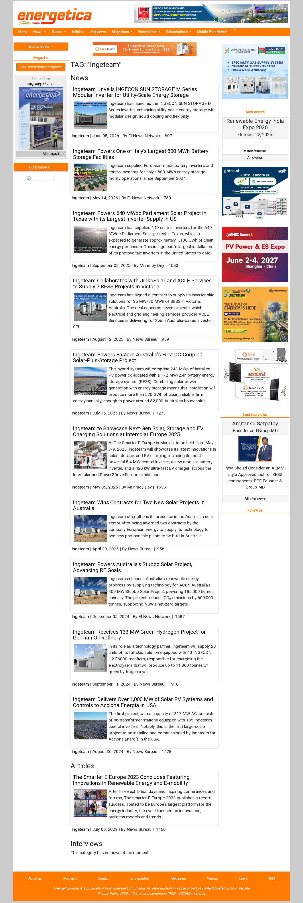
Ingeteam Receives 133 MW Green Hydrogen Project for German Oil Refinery (139, 635)
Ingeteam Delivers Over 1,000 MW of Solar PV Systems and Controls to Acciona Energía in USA (143, 702)
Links (243, 878)
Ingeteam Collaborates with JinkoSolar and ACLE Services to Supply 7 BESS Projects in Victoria (142, 283)
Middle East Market (212, 32)
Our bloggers (39, 167)
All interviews (255, 498)
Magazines (121, 32)
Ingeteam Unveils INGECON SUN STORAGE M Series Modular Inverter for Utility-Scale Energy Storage (135, 92)
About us (35, 878)
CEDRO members (192, 893)
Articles (78, 32)
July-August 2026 (41, 84)
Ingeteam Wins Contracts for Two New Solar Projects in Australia (139, 505)
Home (23, 32)
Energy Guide (39, 46)
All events (255, 157)
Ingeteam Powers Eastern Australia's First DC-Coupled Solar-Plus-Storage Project (138, 358)
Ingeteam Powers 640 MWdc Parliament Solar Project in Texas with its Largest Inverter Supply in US (140, 216)
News (38, 32)
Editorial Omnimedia (129, 888)
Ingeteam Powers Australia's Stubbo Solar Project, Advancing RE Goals (132, 567)
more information (255, 150)
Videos (212, 878)
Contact (104, 878)
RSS (272, 878)
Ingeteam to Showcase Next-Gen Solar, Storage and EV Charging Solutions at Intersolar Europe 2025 (138, 431)
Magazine (178, 878)
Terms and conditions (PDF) (154, 893)
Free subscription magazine (41, 67)
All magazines (54, 154)
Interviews (97, 32)
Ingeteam (80, 135)
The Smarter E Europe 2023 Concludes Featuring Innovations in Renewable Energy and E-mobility (131, 780)
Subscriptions (177, 32)
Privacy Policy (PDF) (113, 893)
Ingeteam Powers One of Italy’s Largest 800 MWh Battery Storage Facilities (140, 154)
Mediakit (70, 878)
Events (57, 32)
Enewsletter (148, 32)
